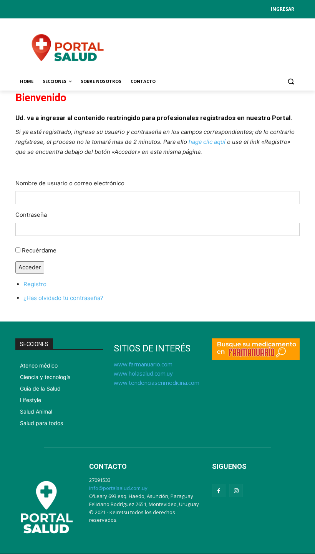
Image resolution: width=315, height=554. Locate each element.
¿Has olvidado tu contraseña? (63, 298)
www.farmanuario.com (143, 364)
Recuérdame (39, 250)
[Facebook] (218, 490)
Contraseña (31, 214)
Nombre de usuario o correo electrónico (69, 183)
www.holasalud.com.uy (143, 373)
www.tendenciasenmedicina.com (156, 382)
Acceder (29, 267)
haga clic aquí (207, 141)
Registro (34, 284)
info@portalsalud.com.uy (118, 488)
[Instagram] (236, 490)
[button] (291, 82)
